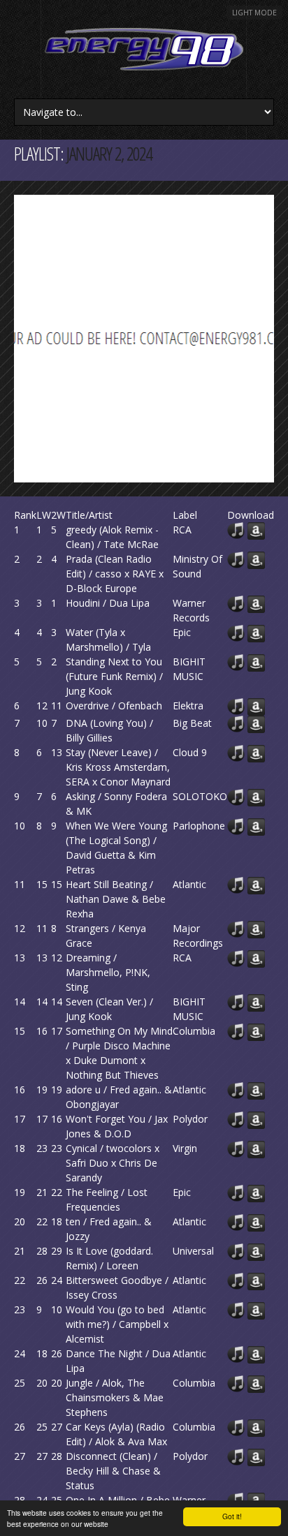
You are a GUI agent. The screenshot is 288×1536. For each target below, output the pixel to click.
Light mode (254, 12)
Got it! (232, 1516)
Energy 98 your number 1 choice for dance (144, 49)
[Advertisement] (144, 338)
